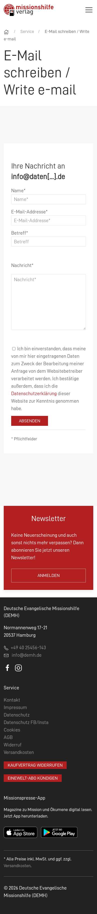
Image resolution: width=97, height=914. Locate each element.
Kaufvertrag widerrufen (35, 765)
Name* (18, 190)
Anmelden (49, 575)
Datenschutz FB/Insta (26, 722)
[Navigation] (89, 10)
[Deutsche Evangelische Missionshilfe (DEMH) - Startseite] (28, 10)
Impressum (15, 707)
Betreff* (19, 232)
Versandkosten (19, 752)
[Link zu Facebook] (8, 667)
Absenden (29, 421)
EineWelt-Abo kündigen (33, 778)
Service (27, 31)
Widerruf (13, 744)
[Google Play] (59, 831)
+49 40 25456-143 (27, 647)
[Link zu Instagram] (18, 667)
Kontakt (12, 699)
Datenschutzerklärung (34, 393)
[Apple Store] (20, 831)
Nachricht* (22, 265)
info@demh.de (27, 654)
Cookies (12, 729)
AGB (8, 737)
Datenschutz (17, 714)
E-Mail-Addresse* (29, 211)
